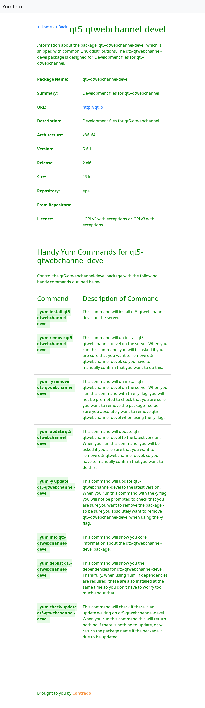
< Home (44, 27)
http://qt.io (93, 107)
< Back (61, 27)
